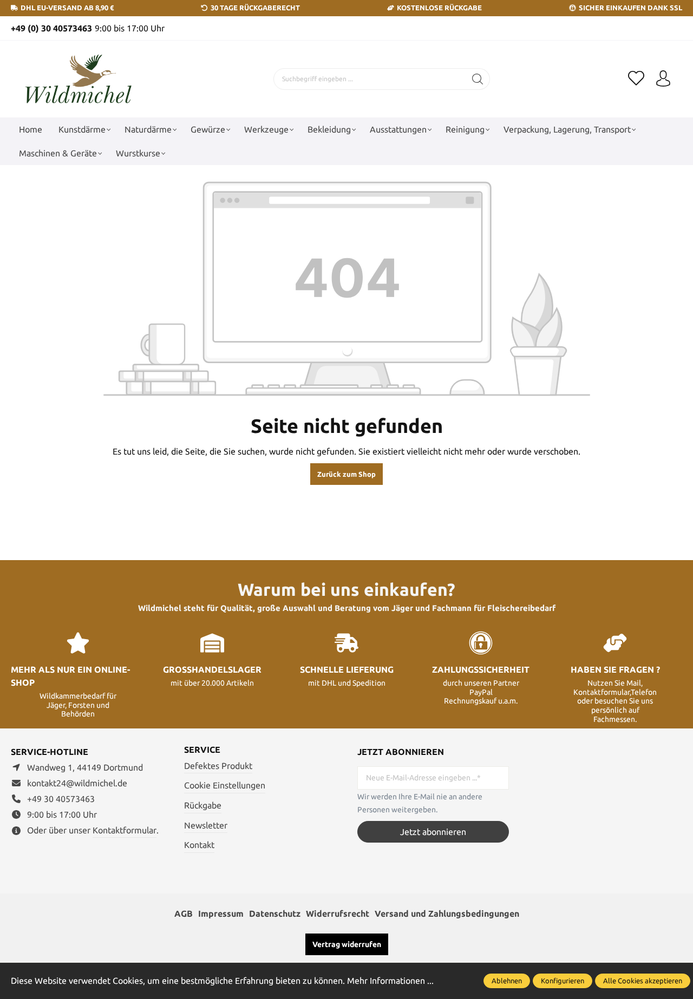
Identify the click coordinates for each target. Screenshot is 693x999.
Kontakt (199, 845)
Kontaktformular (124, 830)
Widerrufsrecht (337, 913)
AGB (183, 913)
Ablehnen (507, 980)
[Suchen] (478, 79)
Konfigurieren (562, 980)
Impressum (221, 913)
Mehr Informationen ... (390, 980)
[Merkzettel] (636, 79)
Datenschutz (274, 913)
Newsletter (205, 825)
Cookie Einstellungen (224, 785)
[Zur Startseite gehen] (78, 79)
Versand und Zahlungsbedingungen (447, 913)
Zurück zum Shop (346, 474)
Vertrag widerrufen (346, 944)
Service (202, 749)
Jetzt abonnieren (433, 832)
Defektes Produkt (218, 766)
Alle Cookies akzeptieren (642, 980)
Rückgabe (202, 805)
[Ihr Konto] (663, 79)
